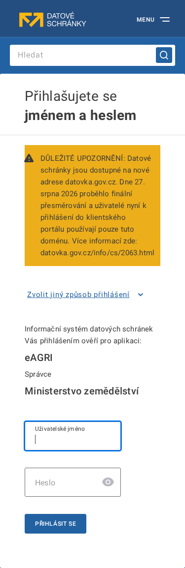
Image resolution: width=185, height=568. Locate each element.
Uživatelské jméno (60, 428)
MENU (146, 19)
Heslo (45, 482)
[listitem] (87, 294)
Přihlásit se (55, 523)
